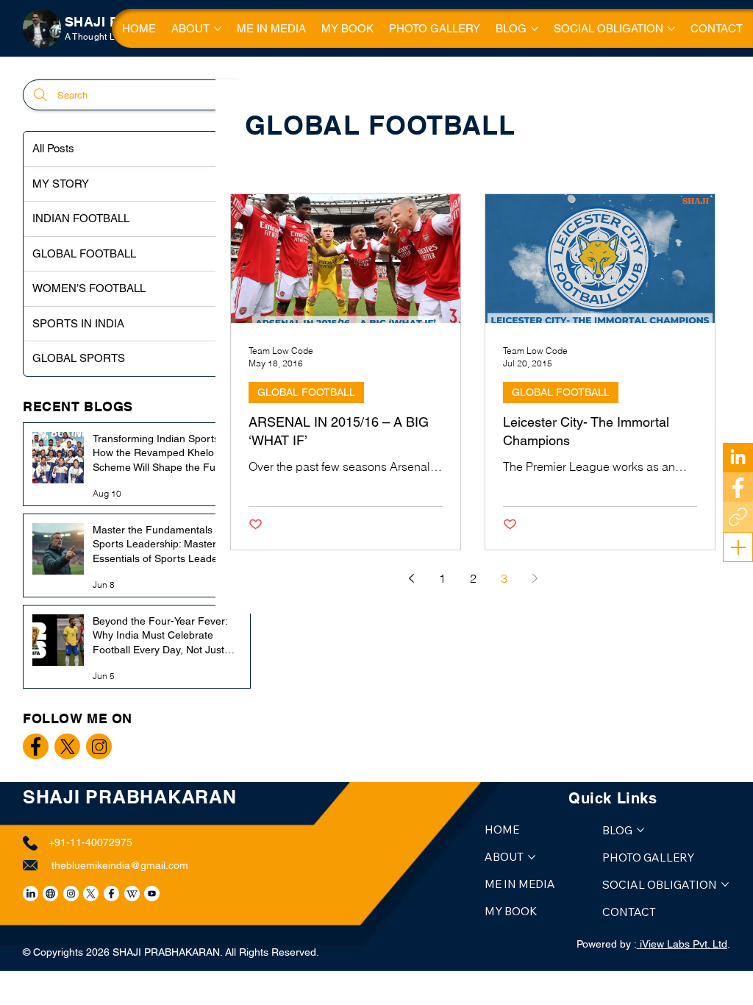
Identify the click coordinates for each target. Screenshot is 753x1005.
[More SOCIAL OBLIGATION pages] (671, 28)
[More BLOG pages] (534, 28)
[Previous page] (411, 578)
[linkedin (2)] (30, 893)
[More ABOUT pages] (217, 28)
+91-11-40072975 (90, 842)
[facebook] (111, 893)
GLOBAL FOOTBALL (306, 392)
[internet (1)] (50, 893)
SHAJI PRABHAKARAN (130, 797)
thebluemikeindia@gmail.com (119, 865)
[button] (738, 547)
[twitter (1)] (91, 893)
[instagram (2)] (71, 893)
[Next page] (534, 578)
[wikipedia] (132, 893)
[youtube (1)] (152, 893)
